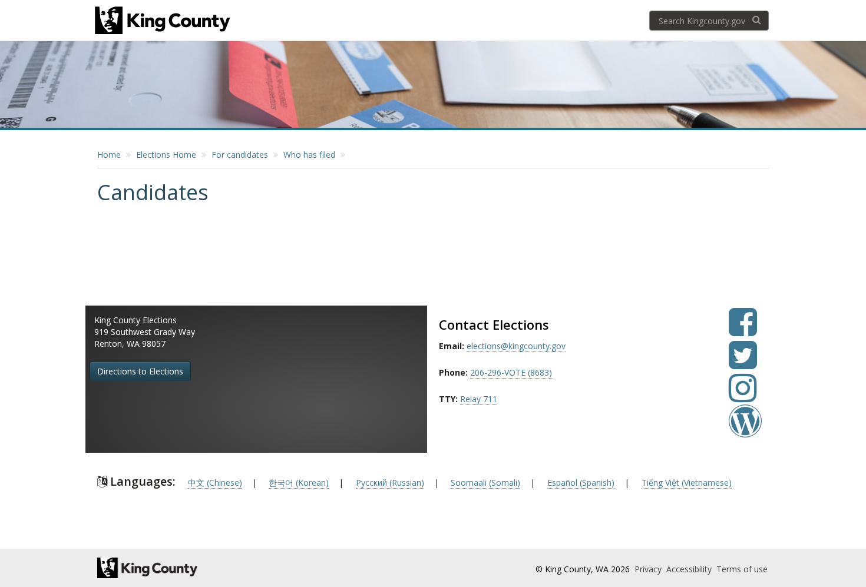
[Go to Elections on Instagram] (743, 396)
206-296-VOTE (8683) (511, 372)
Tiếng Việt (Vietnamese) (687, 482)
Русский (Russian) (390, 482)
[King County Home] (201, 568)
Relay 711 (478, 398)
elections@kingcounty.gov (516, 345)
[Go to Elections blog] (745, 429)
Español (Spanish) (580, 482)
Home (109, 154)
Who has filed (309, 154)
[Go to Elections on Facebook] (743, 330)
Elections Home (166, 154)
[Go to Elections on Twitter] (743, 363)
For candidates (239, 154)
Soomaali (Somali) (485, 482)
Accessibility (690, 569)
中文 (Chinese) (215, 482)
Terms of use (742, 569)
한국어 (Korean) (299, 482)
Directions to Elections (140, 371)
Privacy (649, 569)
